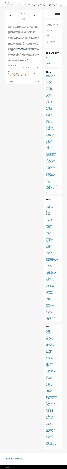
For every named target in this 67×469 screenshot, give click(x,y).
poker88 (9, 75)
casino (45, 5)
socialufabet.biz (49, 240)
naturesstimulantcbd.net (50, 317)
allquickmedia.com (49, 385)
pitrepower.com (49, 430)
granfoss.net (48, 425)
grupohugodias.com (49, 287)
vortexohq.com (48, 133)
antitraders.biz (48, 265)
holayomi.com (48, 181)
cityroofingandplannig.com (50, 273)
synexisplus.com (49, 83)
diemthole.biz (48, 383)
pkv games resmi (32, 74)
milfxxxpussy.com (49, 300)
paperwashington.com (50, 169)
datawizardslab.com (49, 127)
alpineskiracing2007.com (50, 428)
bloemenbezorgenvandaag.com (51, 396)
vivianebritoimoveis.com (50, 358)
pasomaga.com (49, 314)
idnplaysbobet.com (49, 162)
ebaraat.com (48, 215)
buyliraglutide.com (49, 222)
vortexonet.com (49, 84)
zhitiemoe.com (48, 307)
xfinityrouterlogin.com (50, 436)
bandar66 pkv (17, 73)
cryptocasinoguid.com (50, 258)
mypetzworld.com (49, 278)
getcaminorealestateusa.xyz (51, 192)
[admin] (23, 19)
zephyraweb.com (49, 96)
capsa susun (25, 73)
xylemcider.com (49, 311)
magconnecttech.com (50, 148)
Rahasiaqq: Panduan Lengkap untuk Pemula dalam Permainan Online (52, 34)
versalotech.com (49, 120)
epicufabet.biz (48, 247)
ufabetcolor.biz (48, 235)
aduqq (11, 73)
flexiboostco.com (49, 76)
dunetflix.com (48, 298)
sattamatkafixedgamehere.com (51, 166)
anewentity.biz (48, 391)
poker (36, 74)
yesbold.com (48, 213)
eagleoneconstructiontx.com (51, 156)
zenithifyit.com (48, 94)
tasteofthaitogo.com (49, 398)
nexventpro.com (49, 106)
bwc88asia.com (49, 281)
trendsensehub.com (49, 142)
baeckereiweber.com (49, 202)
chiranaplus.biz (49, 417)
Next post (36, 81)
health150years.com (49, 353)
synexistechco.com (49, 89)
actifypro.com (48, 110)
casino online (32, 73)
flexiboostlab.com (49, 115)
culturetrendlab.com (49, 141)
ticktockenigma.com (49, 143)
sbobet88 (17, 75)
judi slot (8, 457)
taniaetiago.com (49, 312)
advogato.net (48, 365)
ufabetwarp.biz (48, 226)
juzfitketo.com (48, 313)
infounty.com (48, 279)
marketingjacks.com (49, 437)
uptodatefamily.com (49, 301)
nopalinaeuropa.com (49, 318)
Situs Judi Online (59, 5)
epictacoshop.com (49, 406)
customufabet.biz (49, 245)
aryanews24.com (49, 266)
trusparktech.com (49, 102)
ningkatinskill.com (49, 291)
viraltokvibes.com (49, 357)
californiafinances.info (50, 409)
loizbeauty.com (48, 378)
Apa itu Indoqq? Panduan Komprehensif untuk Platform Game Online (51, 42)
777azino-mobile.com (50, 268)
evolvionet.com (49, 82)
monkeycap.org (49, 360)
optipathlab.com (49, 80)
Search (47, 12)
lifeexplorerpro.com (49, 136)
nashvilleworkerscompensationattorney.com (53, 183)
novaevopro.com (49, 101)
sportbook (49, 5)
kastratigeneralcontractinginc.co (51, 260)
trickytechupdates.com (50, 439)
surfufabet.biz (48, 241)
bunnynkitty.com (49, 399)
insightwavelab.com (49, 135)
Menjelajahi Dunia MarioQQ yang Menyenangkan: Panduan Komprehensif (52, 29)
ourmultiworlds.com (49, 333)
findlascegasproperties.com (51, 153)
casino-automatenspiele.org (51, 371)
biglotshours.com (49, 221)
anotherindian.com (49, 310)
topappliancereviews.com (50, 438)
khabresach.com (49, 442)
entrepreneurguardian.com (50, 167)
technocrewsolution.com (50, 356)
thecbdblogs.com (49, 443)
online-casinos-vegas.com (50, 435)
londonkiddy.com (49, 186)
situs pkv (47, 57)
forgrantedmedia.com (50, 345)
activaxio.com (48, 123)
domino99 (35, 73)
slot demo (22, 75)
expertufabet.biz (49, 228)
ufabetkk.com (48, 384)
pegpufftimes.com (49, 336)
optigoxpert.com (49, 108)
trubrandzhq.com (49, 103)
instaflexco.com (49, 113)
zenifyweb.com (48, 149)
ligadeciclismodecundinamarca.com (52, 182)
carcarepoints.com (49, 285)
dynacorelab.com (49, 88)
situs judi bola (12, 457)
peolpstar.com (48, 346)
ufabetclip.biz (48, 227)
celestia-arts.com (49, 337)
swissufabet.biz (49, 232)
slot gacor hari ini (20, 459)
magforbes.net (48, 359)
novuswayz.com (49, 109)
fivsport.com (48, 292)
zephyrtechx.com (49, 107)
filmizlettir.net (48, 332)
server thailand (13, 459)
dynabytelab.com (49, 81)
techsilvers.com (49, 290)
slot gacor (26, 75)
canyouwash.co (49, 206)
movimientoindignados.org (50, 299)
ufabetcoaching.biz (49, 187)
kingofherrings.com (49, 389)
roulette (12, 75)
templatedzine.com (49, 293)
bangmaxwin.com (49, 404)
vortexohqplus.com (49, 116)
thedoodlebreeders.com (50, 286)
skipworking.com (49, 377)
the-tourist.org (48, 364)
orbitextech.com (49, 147)
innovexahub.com (49, 87)
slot (42, 5)
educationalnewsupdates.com (51, 75)
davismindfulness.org (50, 188)
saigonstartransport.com (50, 403)
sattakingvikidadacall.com (50, 163)
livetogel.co (48, 150)
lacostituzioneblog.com (50, 305)
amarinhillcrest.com (49, 363)
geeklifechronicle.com (50, 129)
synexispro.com (49, 180)
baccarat (13, 73)
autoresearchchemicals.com (51, 444)
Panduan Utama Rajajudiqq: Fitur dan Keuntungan (52, 25)
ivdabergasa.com (49, 274)
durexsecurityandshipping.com (51, 272)
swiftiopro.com (48, 117)
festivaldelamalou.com (50, 340)
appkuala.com (48, 392)
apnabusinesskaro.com (50, 445)
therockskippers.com (49, 424)
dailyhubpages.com (49, 161)
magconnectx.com (49, 179)
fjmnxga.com (48, 402)
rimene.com (48, 412)
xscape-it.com (48, 267)
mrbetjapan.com (49, 390)
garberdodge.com (49, 343)
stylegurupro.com (49, 126)
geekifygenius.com (49, 146)
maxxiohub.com (49, 95)
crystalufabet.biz (49, 248)
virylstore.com (48, 351)
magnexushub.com (49, 219)
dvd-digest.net (48, 415)
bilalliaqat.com (48, 173)
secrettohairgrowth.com (50, 397)
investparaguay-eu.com (50, 280)
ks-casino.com (48, 284)
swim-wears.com (49, 344)
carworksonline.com (49, 349)
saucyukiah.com (49, 330)
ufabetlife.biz (48, 238)
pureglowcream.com (49, 395)
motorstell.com (48, 352)
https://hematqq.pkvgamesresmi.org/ (11, 462)
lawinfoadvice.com (49, 294)
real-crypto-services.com (50, 277)
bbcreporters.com (49, 257)
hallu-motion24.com (49, 423)
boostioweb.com (49, 77)
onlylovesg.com (49, 159)
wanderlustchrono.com (50, 140)
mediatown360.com (49, 431)
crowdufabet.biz (49, 252)
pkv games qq (27, 74)
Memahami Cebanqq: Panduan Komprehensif (52, 38)
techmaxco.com (49, 121)
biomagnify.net (48, 319)
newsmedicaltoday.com (50, 176)
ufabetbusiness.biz (49, 233)
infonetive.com (48, 405)
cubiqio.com (48, 128)
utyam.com (48, 304)
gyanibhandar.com (49, 225)
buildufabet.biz (48, 253)
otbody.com (48, 373)
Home (34, 5)
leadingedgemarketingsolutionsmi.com (53, 259)
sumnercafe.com (49, 297)
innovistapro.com (49, 114)
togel (54, 5)
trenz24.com (48, 376)
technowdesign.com (49, 271)
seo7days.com (48, 393)
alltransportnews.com (50, 254)
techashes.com (49, 205)
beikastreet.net (48, 331)
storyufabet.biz (48, 246)
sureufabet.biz (48, 244)
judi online (19, 74)
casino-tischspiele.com (50, 372)
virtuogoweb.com (49, 220)
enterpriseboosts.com (50, 369)
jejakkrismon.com (49, 382)
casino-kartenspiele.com (50, 370)
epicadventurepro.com (50, 134)
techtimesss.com (49, 350)
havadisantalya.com (49, 207)
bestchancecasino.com (50, 172)
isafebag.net (48, 366)
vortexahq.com (48, 93)
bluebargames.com (49, 339)
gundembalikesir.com (50, 211)
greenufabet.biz (49, 234)
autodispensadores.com (50, 174)
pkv (46, 56)
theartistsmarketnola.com (50, 416)
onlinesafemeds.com (49, 224)
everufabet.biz (48, 251)
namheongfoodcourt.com (50, 419)
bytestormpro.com (49, 139)
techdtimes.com (49, 208)
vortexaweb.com (49, 97)
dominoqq (9, 74)
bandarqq (21, 73)
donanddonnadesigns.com (51, 155)
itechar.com (48, 212)
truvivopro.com (48, 90)
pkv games (38, 5)
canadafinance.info (49, 410)
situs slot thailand (21, 48)
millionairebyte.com (49, 189)
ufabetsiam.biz (48, 231)
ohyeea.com (48, 306)
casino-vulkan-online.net (50, 429)
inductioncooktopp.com (50, 175)
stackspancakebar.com (50, 418)
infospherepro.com (49, 130)
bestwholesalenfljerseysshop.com (52, 261)
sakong (15, 75)
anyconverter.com (49, 379)
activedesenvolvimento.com (51, 160)
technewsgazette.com (50, 386)
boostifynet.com (49, 104)
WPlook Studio (11, 467)
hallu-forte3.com (49, 422)
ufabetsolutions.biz (49, 239)
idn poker (12, 74)
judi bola (16, 74)
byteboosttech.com (49, 218)
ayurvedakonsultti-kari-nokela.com (52, 264)
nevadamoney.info (49, 411)
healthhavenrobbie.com (50, 154)
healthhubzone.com (49, 214)
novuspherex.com (49, 100)
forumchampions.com (50, 338)
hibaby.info (48, 168)
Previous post (12, 81)
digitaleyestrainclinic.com (50, 432)
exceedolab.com (49, 122)
